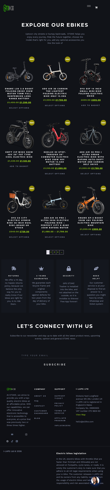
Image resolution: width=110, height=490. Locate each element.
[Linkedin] (21, 433)
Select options (19, 108)
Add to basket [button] (90, 105)
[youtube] (12, 433)
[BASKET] (96, 7)
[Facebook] (7, 433)
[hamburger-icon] (89, 6)
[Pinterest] (7, 440)
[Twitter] (17, 433)
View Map (80, 415)
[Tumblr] (17, 440)
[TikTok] (12, 440)
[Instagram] (26, 433)
